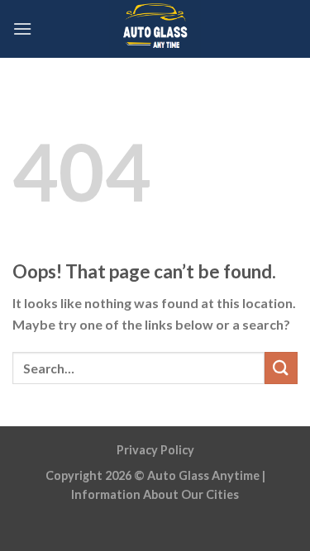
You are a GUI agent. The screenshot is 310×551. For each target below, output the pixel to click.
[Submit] (281, 368)
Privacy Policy (155, 450)
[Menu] (22, 28)
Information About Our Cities (155, 494)
